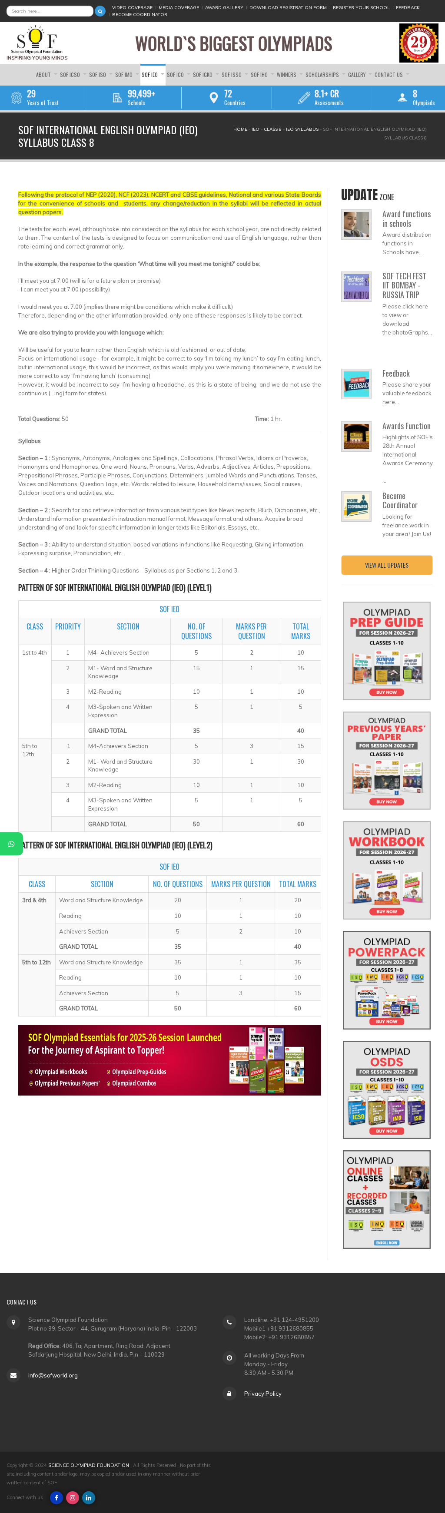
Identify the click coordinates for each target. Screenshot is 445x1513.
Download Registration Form (288, 7)
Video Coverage (132, 7)
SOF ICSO (70, 74)
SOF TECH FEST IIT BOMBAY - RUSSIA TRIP (404, 285)
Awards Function (406, 425)
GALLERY (357, 74)
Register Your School (361, 7)
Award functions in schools (406, 218)
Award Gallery (224, 7)
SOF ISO (98, 74)
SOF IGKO (203, 74)
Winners (287, 74)
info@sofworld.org (53, 1375)
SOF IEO (150, 74)
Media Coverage (179, 7)
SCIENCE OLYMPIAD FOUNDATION (88, 1465)
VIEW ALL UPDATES (386, 564)
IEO (255, 129)
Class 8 (273, 129)
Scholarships (323, 74)
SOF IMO (124, 74)
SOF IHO (260, 74)
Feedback (408, 7)
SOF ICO (176, 74)
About (44, 74)
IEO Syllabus (302, 129)
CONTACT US (389, 74)
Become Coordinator (139, 14)
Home (240, 129)
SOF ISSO (232, 74)
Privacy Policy (263, 1393)
